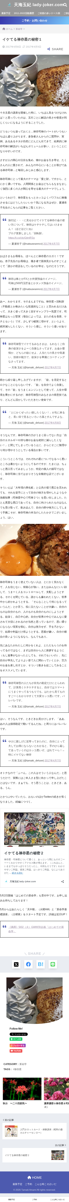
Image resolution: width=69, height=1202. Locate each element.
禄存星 (18, 1069)
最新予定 (5, 13)
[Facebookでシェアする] (28, 964)
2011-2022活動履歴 (24, 13)
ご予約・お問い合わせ (34, 20)
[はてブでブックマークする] (40, 964)
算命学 (23, 1064)
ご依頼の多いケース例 (49, 13)
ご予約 (28, 1184)
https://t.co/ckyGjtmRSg (21, 237)
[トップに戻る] (4, 1186)
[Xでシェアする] (16, 964)
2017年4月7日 (51, 243)
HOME (36, 1177)
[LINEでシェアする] (53, 964)
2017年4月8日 (53, 422)
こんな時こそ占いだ (45, 1184)
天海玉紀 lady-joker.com (38, 4)
